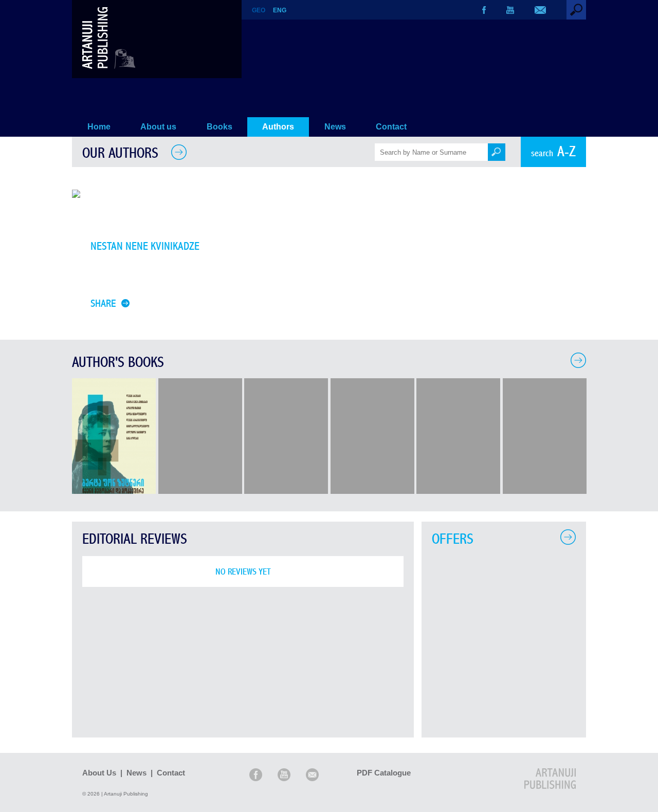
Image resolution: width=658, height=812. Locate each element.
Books (219, 126)
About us (158, 126)
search (553, 151)
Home (99, 126)
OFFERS (452, 539)
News (335, 126)
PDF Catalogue (384, 772)
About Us (99, 772)
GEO (258, 10)
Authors (278, 126)
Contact (391, 126)
